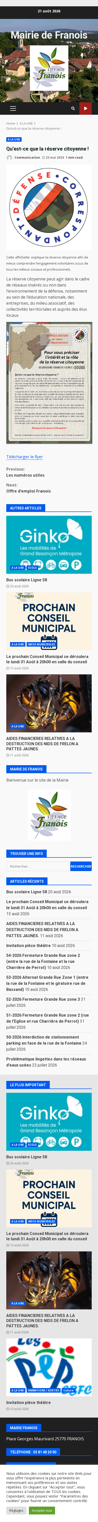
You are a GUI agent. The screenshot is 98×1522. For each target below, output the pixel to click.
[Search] (73, 108)
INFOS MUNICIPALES (41, 644)
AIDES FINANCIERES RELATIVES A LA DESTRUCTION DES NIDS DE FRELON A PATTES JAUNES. (49, 703)
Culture (68, 1390)
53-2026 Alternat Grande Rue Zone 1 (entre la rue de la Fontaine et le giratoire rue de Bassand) (47, 983)
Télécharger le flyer (24, 457)
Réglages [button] (16, 1510)
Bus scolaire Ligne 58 (49, 545)
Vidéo (85, 108)
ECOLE (32, 567)
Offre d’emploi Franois (28, 488)
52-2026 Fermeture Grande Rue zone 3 (43, 999)
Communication (27, 157)
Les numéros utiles (25, 472)
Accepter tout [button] (42, 1510)
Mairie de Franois (49, 35)
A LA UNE (14, 139)
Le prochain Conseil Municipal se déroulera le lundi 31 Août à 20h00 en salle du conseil (49, 621)
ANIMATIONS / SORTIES (43, 1390)
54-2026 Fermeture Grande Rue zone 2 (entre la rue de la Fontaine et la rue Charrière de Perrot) (43, 961)
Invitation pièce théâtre (28, 945)
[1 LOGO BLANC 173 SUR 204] (49, 815)
